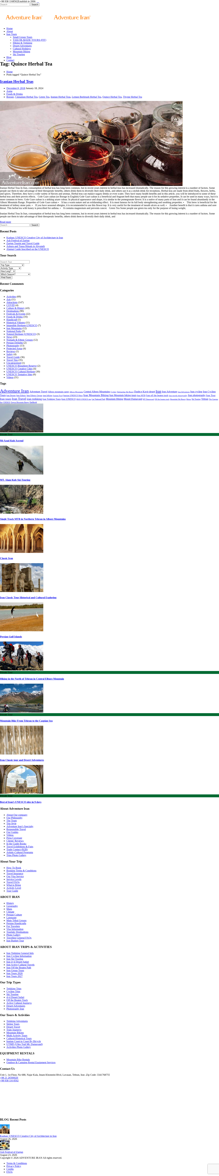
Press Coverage (14, 838)
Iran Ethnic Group (34, 395)
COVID (10, 305)
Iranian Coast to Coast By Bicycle (23, 1041)
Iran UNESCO (68, 399)
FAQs (9, 1172)
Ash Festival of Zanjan (17, 240)
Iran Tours (11, 34)
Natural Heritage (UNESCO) (21, 334)
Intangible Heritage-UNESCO (21, 325)
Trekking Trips (13, 988)
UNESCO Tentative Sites (19, 374)
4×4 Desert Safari (15, 997)
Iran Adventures (184, 392)
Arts (8, 299)
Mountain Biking (21, 51)
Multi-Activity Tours (16, 1035)
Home (9, 28)
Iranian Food (58, 395)
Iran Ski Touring (14, 959)
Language (11, 917)
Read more (5, 222)
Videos (9, 377)
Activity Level (13, 888)
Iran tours (5, 398)
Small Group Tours (22, 37)
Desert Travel (13, 1027)
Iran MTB (141, 395)
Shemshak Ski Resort (178, 399)
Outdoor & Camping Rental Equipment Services (30, 1062)
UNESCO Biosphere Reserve (21, 365)
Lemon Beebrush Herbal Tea (86, 97)
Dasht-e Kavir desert (144, 391)
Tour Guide (12, 890)
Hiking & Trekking (22, 43)
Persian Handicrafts (16, 923)
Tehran (204, 399)
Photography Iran (15, 1008)
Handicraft (11, 319)
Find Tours (6, 277)
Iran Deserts (11, 395)
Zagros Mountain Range (20, 402)
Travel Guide (13, 357)
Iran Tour (210, 395)
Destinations (12, 311)
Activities (11, 296)
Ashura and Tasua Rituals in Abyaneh (25, 246)
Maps (9, 909)
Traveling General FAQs (18, 937)
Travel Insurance (14, 873)
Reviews (10, 351)
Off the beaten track (162, 399)
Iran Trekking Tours (51, 399)
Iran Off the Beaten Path (18, 967)
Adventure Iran (14, 390)
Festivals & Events (15, 314)
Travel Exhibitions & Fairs (19, 846)
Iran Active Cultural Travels (20, 964)
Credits (10, 1169)
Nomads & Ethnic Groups (19, 339)
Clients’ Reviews (15, 840)
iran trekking (34, 398)
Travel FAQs (13, 882)
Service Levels (13, 879)
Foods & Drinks (14, 94)
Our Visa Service (15, 876)
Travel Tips (12, 360)
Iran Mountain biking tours (122, 395)
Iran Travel (19, 398)
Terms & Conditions (16, 1163)
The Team (11, 820)
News (9, 337)
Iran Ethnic (21, 395)
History (10, 903)
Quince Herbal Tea (112, 97)
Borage (10, 97)
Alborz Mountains (76, 392)
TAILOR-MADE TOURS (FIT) (29, 40)
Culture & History (15, 308)
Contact (10, 60)
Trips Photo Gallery (16, 855)
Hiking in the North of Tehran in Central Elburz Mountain (32, 678)
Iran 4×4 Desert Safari (17, 961)
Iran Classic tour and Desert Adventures (22, 760)
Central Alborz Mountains (97, 391)
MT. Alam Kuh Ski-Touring (15, 480)
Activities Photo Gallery (18, 1047)
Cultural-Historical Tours (19, 1038)
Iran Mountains (14, 328)
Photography (12, 345)
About (9, 31)
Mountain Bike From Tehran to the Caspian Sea (26, 720)
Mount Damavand (133, 399)
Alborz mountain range (58, 391)
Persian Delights (14, 342)
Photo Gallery (13, 935)
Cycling (113, 392)
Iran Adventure (169, 391)
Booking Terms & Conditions (21, 870)
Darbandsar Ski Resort (125, 392)
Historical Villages (15, 322)
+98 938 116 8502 (9, 1080)
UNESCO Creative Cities (19, 368)
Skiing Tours (12, 1024)
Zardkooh (33, 402)
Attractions (11, 302)
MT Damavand (148, 399)
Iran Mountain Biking (96, 395)
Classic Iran (6, 558)
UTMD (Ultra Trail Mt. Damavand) (24, 1044)
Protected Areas (14, 348)
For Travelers (13, 926)
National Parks (13, 331)
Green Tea (44, 97)
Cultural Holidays (22, 48)
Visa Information (14, 929)
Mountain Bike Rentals (18, 1059)
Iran (158, 391)
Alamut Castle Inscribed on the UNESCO (27, 249)
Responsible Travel (16, 829)
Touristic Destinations (17, 932)
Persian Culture (14, 914)
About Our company (16, 814)
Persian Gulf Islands (11, 636)
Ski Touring (19, 54)
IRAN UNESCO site (83, 399)
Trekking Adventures (17, 1021)
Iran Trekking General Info (20, 953)
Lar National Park (98, 399)
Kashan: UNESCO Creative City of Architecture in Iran (34, 237)
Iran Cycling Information (19, 956)
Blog (8, 57)
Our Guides (12, 832)
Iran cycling (196, 391)
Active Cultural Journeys (19, 1003)
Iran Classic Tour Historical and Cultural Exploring (28, 597)
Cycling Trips (13, 991)
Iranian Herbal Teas (16, 81)
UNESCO (6, 402)
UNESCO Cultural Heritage (20, 371)
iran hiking (47, 395)
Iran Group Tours (15, 970)
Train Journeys (13, 1029)
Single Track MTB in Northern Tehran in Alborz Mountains (33, 519)
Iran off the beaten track (157, 395)
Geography (12, 906)
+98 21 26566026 (9, 1077)
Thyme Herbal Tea (132, 97)
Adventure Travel (38, 391)
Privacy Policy (13, 1166)
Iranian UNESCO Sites (73, 395)
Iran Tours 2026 (14, 973)
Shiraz (188, 399)
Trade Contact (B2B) (17, 849)
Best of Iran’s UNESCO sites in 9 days (20, 802)
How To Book (13, 867)
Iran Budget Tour (15, 940)
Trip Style (11, 823)
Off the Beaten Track (17, 1000)
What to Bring (13, 885)
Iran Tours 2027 (14, 976)
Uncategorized (13, 363)
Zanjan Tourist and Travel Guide (22, 243)
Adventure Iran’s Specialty (19, 826)
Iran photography (197, 395)
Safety (9, 354)
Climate (10, 911)
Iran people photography (178, 395)
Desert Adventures (22, 45)
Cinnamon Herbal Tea (26, 97)
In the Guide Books (16, 843)
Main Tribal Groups (16, 920)
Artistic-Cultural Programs (19, 852)
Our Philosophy (14, 817)
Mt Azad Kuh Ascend (11, 440)
